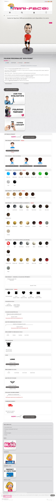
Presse (6, 434)
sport (8, 78)
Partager (14, 62)
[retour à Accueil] (4, 15)
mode (21, 78)
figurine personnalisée (12, 68)
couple (18, 78)
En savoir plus (5, 499)
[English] (46, 1)
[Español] (48, 1)
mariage (6, 78)
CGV (5, 431)
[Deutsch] (51, 1)
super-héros (24, 78)
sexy (19, 78)
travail (14, 78)
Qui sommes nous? (8, 427)
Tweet (7, 62)
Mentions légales (8, 433)
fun (15, 78)
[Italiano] (49, 1)
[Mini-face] (28, 6)
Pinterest (27, 62)
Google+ (21, 62)
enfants (11, 78)
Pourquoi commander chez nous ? (11, 429)
